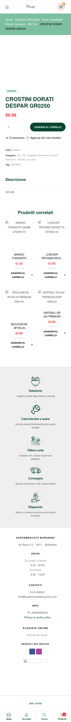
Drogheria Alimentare (27, 19)
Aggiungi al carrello (47, 127)
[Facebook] (32, 651)
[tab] (35, 180)
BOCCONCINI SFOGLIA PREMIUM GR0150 (19, 326)
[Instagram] (39, 651)
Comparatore (17, 137)
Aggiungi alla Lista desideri (45, 137)
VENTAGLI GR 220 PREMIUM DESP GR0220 (51, 314)
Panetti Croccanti (15, 24)
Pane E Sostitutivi (52, 19)
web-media (35, 703)
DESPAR (15, 164)
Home (8, 19)
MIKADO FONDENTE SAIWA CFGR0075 (19, 256)
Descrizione (15, 179)
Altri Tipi (32, 24)
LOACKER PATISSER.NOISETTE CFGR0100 (52, 256)
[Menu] (9, 6)
